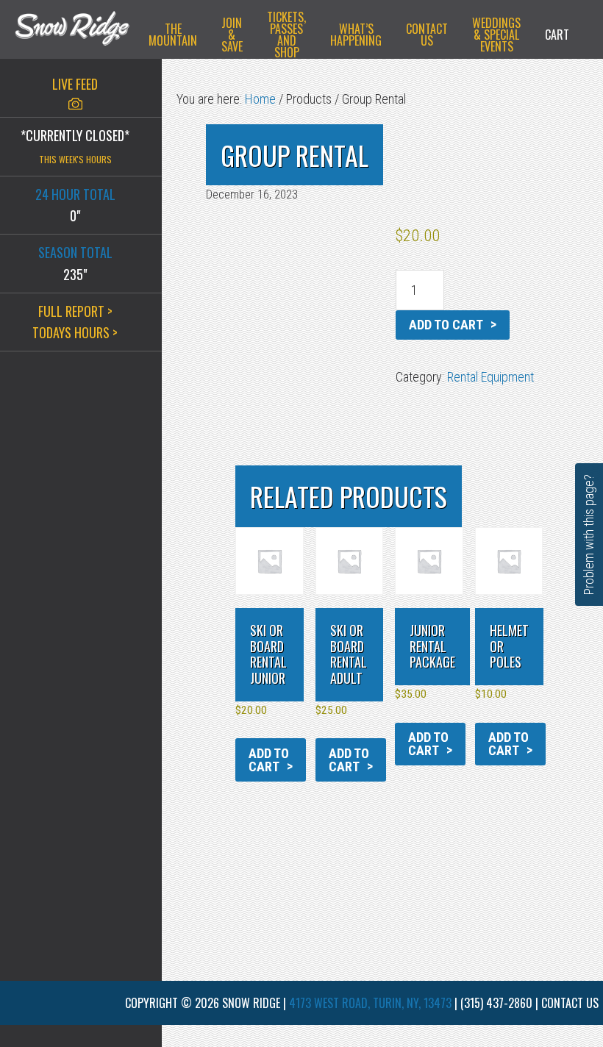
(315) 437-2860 (496, 1003)
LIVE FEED (75, 83)
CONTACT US (570, 1003)
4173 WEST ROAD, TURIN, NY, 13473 (370, 1003)
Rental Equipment (490, 377)
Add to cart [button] (269, 760)
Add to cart (446, 324)
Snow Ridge (72, 33)
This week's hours (75, 159)
